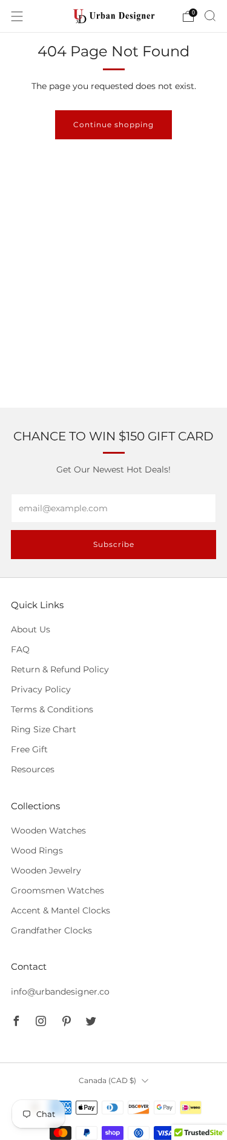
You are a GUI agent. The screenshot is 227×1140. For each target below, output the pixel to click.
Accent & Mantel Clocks (60, 910)
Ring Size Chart (43, 729)
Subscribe (113, 544)
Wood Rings (37, 850)
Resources (32, 769)
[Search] (210, 16)
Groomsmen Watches (57, 890)
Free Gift (29, 749)
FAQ (20, 649)
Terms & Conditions (52, 709)
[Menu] (17, 16)
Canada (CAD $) (107, 1080)
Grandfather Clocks (51, 930)
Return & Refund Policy (60, 669)
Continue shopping (113, 124)
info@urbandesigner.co (60, 991)
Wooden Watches (48, 830)
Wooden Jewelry (46, 870)
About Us (30, 629)
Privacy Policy (41, 689)
